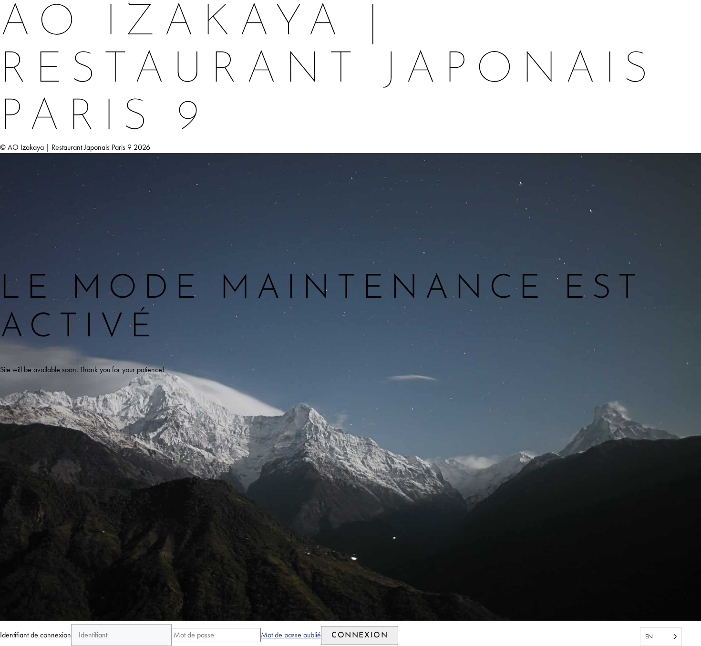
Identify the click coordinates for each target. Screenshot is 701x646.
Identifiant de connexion (35, 635)
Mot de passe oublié (291, 635)
